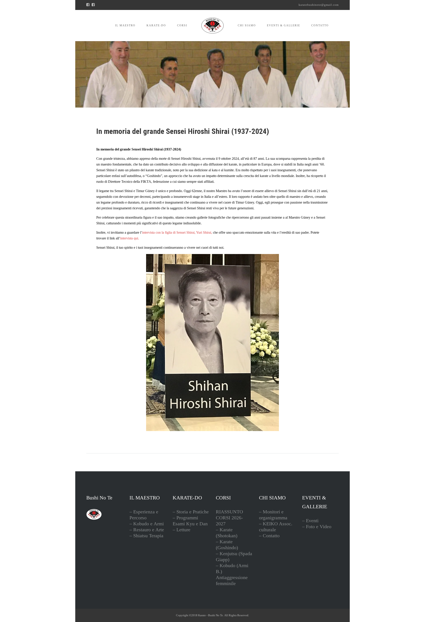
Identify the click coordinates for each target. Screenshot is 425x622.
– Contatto (269, 535)
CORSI (182, 25)
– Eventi (310, 520)
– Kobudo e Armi (146, 523)
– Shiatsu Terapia (146, 535)
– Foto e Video (316, 526)
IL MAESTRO (125, 25)
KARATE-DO (156, 25)
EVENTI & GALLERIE (283, 25)
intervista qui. (129, 238)
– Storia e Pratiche (191, 511)
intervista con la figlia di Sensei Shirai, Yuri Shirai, (177, 232)
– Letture (181, 529)
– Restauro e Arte (146, 529)
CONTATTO (320, 25)
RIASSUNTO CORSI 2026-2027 (229, 517)
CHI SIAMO (247, 25)
